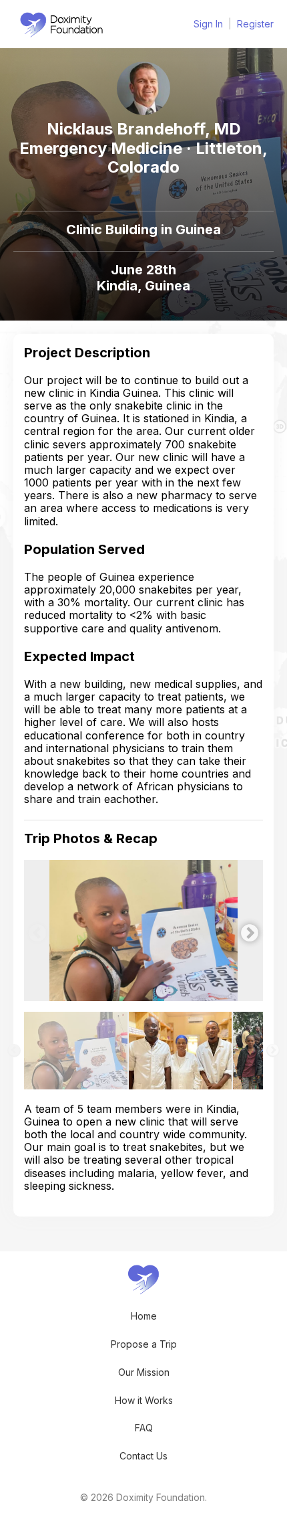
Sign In (208, 23)
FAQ (144, 1427)
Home (144, 1316)
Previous (34, 930)
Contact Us (143, 1455)
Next (246, 930)
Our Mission (144, 1372)
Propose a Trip (144, 1344)
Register (255, 23)
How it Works (144, 1400)
